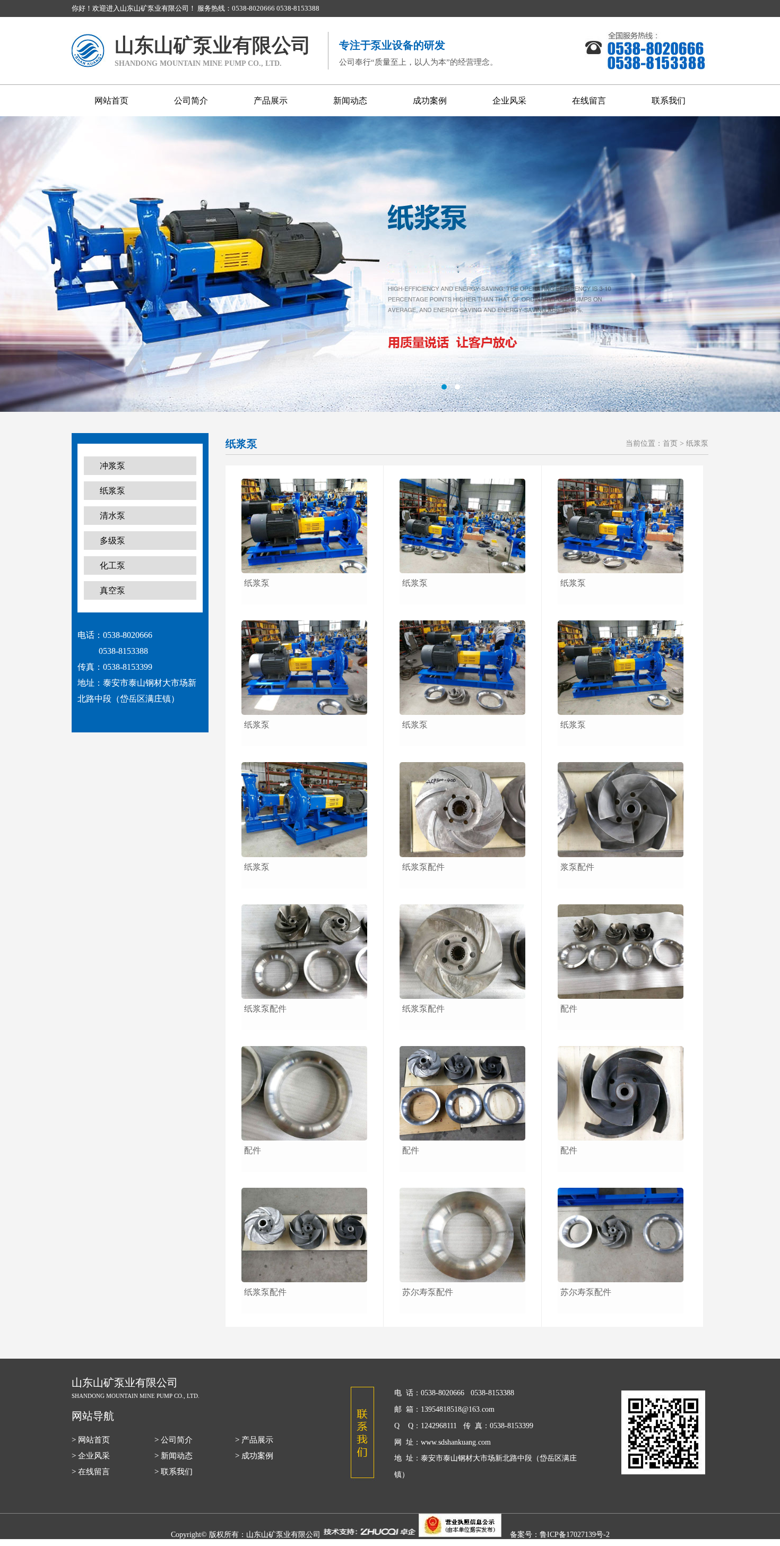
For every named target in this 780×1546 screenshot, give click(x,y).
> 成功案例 (254, 1456)
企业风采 (509, 100)
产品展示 (271, 100)
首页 (670, 443)
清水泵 (112, 515)
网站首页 (111, 100)
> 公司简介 (173, 1440)
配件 (252, 1150)
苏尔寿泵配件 (427, 1292)
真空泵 (112, 590)
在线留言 (589, 100)
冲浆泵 (112, 465)
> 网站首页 (91, 1440)
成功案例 (430, 100)
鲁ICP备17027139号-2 (575, 1535)
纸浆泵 (112, 490)
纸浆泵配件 (265, 1008)
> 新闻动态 (173, 1456)
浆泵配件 (577, 866)
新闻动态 (350, 100)
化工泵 (112, 565)
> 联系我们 (173, 1471)
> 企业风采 (91, 1456)
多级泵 (112, 540)
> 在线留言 (91, 1471)
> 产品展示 (254, 1440)
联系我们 (669, 100)
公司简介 (191, 100)
